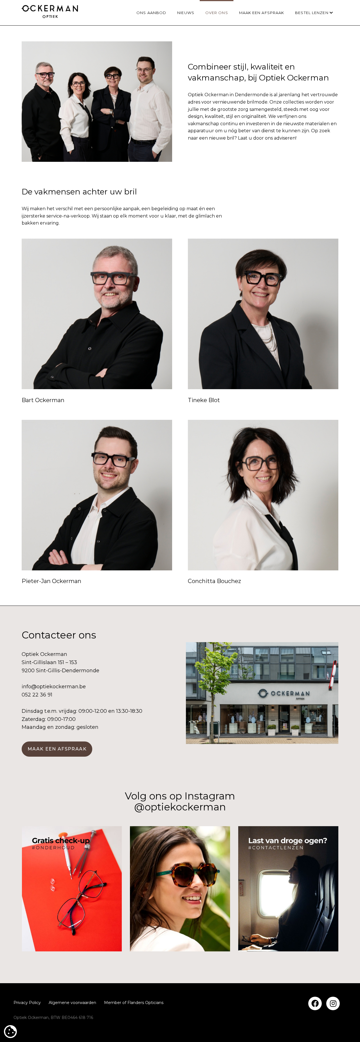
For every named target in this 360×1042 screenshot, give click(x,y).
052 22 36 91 (37, 695)
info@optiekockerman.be (54, 687)
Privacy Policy (27, 1002)
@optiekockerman (180, 807)
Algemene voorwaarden (72, 1002)
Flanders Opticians (145, 1002)
